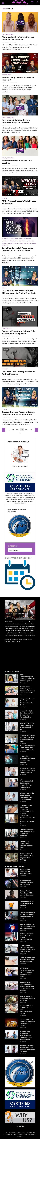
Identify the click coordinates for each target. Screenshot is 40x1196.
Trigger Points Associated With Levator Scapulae (26, 893)
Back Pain (5, 239)
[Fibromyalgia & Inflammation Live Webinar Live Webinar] (20, 22)
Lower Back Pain (21, 241)
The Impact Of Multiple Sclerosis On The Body (26, 882)
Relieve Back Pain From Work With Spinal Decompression (26, 936)
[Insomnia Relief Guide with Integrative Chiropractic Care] (11, 808)
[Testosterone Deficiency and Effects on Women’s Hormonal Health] (11, 690)
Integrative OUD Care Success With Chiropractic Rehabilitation (27, 714)
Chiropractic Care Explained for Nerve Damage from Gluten (27, 1022)
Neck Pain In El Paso (8, 243)
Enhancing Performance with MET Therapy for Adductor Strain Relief (27, 972)
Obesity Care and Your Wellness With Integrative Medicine (27, 833)
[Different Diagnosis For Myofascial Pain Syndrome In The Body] (11, 915)
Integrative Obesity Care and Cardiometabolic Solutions (27, 702)
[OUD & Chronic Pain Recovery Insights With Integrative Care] (11, 726)
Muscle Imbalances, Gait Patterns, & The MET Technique (27, 926)
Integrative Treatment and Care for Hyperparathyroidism (27, 819)
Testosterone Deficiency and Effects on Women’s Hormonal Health (27, 690)
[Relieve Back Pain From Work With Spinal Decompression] (11, 936)
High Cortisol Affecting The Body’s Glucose (25, 871)
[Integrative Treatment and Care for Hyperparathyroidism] (11, 818)
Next (36, 430)
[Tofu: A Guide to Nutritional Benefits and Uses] (11, 999)
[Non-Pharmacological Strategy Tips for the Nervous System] (11, 678)
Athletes (5, 369)
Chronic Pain (6, 241)
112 (20, 433)
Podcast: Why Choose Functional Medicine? (18, 78)
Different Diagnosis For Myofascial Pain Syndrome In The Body (27, 915)
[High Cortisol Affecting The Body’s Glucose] (11, 872)
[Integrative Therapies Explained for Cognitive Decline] (11, 759)
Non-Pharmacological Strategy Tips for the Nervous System (27, 678)
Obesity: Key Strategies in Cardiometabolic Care (26, 845)
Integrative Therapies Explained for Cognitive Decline (27, 759)
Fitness (4, 198)
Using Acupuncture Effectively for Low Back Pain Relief (27, 959)
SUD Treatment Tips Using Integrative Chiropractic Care (27, 747)
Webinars (10, 34)
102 (17, 430)
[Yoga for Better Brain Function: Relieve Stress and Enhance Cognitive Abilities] (11, 985)
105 (31, 430)
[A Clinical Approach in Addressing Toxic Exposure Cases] (11, 771)
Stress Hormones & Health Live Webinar (17, 162)
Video (34, 243)
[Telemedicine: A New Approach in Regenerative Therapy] (11, 857)
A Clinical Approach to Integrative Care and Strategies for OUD (27, 738)
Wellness (5, 245)
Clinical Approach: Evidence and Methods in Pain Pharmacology (27, 796)
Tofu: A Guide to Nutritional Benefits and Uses (27, 998)
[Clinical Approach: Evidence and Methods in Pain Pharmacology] (11, 796)
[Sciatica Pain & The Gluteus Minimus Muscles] (11, 905)
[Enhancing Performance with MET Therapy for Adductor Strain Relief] (11, 971)
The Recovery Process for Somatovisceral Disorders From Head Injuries (26, 1035)
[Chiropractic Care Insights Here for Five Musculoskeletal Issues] (11, 1008)
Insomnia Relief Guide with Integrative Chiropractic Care (26, 808)
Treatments (27, 243)
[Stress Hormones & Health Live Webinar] (20, 146)
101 (13, 430)
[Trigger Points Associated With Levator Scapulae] (11, 894)
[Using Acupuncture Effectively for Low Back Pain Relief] (11, 960)
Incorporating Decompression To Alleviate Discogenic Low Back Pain (27, 948)
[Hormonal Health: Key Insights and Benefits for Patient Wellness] (11, 1049)
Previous (3, 430)
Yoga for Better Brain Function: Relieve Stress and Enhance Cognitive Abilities (27, 986)
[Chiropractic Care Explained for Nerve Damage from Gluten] (11, 1022)
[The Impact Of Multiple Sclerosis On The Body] (11, 883)
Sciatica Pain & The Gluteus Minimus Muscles (27, 904)
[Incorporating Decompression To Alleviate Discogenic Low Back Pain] (11, 948)
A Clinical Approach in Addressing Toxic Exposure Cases (27, 770)
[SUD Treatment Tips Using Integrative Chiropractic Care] (11, 748)
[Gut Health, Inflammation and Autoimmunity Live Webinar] (20, 105)
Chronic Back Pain (24, 239)
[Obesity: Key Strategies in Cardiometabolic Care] (11, 845)
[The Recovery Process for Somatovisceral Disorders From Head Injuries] (11, 1034)
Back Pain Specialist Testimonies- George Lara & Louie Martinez (18, 249)
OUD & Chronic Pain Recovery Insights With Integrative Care (27, 726)
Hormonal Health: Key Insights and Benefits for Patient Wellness (27, 1048)
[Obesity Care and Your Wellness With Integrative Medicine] (11, 833)
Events (4, 34)
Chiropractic (6, 74)
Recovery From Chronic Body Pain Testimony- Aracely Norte (18, 332)
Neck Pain (31, 241)
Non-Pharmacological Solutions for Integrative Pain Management (26, 783)
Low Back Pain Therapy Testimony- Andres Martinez (19, 373)
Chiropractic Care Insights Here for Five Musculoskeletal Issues (26, 1009)
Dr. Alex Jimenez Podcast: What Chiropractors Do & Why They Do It (19, 292)
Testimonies (19, 243)
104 (26, 430)
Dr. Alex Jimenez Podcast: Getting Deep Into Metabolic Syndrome (18, 413)
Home (4, 8)
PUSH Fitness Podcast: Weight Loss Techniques (19, 202)
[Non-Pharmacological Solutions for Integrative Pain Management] (11, 782)
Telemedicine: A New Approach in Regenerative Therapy (26, 857)
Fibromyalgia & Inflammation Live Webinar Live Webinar (18, 38)
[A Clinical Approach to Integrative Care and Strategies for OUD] (11, 738)
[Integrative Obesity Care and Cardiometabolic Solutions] (11, 702)
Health (13, 241)
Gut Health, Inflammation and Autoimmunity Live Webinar (16, 121)
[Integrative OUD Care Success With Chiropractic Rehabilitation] (11, 714)
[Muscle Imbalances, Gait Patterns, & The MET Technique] (11, 927)
